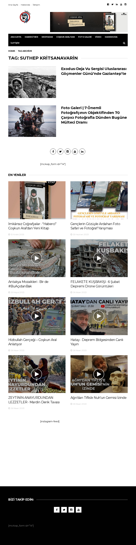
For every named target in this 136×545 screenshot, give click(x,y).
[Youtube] (121, 4)
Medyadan (47, 37)
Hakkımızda (111, 37)
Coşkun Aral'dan (65, 37)
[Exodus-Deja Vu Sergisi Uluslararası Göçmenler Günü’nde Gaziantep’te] (32, 82)
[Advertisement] (68, 453)
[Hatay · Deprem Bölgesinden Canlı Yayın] (99, 316)
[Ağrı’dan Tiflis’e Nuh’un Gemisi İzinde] (99, 374)
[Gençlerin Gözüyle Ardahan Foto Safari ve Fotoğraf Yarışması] (99, 200)
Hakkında (25, 4)
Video (98, 37)
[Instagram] (125, 4)
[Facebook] (108, 4)
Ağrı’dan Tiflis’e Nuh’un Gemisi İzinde (98, 398)
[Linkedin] (117, 4)
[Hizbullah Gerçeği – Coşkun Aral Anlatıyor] (37, 316)
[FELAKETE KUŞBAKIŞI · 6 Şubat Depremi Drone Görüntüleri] (99, 258)
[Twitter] (112, 4)
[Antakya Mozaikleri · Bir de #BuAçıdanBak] (37, 258)
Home (11, 51)
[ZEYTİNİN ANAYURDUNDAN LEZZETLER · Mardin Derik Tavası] (37, 374)
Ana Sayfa (13, 4)
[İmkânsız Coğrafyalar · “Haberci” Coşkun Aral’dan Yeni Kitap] (37, 200)
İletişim (36, 4)
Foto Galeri (85, 37)
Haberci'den (31, 37)
